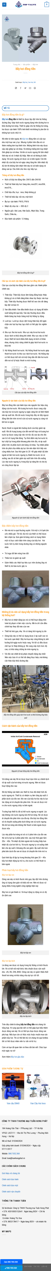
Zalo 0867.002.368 (11, 1262)
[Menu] (4, 4)
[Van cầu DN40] (13, 1086)
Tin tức (36, 1266)
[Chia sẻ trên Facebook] (21, 88)
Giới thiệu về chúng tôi (11, 1173)
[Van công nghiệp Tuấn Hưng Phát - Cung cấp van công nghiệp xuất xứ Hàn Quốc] (25, 4)
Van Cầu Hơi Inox (38, 1103)
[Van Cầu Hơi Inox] (38, 1086)
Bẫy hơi (35, 64)
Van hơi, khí (32, 82)
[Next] (49, 1094)
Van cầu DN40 (13, 1103)
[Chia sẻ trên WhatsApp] (16, 88)
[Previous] (2, 1094)
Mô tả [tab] (7, 108)
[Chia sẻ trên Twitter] (25, 88)
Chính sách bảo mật (10, 1185)
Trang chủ (16, 64)
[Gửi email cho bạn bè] (30, 88)
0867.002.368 (14, 1153)
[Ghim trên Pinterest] (35, 88)
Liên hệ (44, 1266)
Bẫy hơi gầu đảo (17, 1057)
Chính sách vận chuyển (11, 1191)
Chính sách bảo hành (10, 1179)
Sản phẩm (26, 64)
